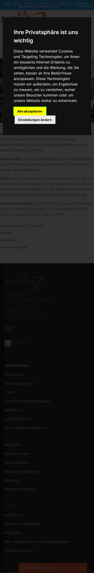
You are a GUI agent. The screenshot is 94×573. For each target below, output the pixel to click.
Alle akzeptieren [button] (29, 111)
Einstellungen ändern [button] (35, 120)
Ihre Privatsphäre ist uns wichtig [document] (46, 36)
